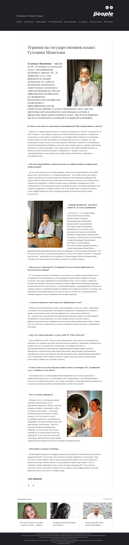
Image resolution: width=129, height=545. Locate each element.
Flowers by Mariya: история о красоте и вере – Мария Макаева (31, 523)
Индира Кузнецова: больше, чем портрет (64, 523)
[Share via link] (33, 485)
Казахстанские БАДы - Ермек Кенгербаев (95, 523)
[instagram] (111, 7)
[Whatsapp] (107, 7)
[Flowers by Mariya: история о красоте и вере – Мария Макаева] (32, 511)
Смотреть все (107, 499)
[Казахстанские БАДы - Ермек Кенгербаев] (97, 511)
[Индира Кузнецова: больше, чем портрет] (65, 511)
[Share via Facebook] (29, 485)
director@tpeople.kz (70, 541)
